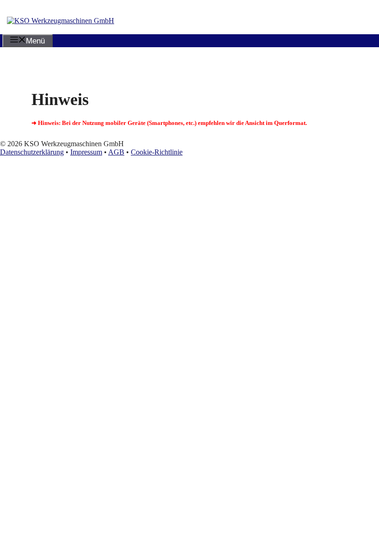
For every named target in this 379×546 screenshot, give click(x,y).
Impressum (86, 152)
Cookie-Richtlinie (157, 152)
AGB (116, 152)
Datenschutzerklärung (32, 152)
